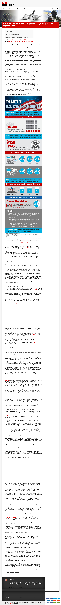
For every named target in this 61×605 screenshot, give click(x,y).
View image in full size (23, 242)
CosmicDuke (33, 334)
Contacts (20, 597)
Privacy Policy (7, 598)
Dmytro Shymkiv (36, 342)
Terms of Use (7, 597)
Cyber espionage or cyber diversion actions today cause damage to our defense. (19, 35)
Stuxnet (28, 247)
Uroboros (18, 298)
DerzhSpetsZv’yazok (8, 415)
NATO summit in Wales (26, 456)
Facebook (34, 597)
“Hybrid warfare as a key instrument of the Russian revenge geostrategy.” (20, 41)
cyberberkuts (35, 289)
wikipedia (20, 587)
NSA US (34, 89)
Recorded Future (25, 326)
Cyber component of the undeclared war (12, 34)
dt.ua (13, 39)
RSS (33, 598)
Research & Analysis (18, 29)
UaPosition (25, 39)
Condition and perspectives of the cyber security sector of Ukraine (17, 37)
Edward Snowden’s (25, 86)
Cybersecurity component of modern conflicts (13, 33)
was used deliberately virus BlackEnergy (18, 330)
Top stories (24, 29)
